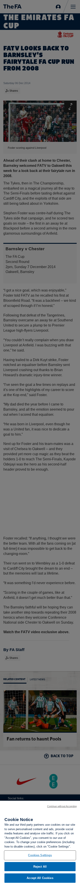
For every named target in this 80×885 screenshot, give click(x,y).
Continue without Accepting (62, 806)
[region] (40, 843)
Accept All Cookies (40, 878)
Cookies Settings (40, 855)
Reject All (40, 866)
